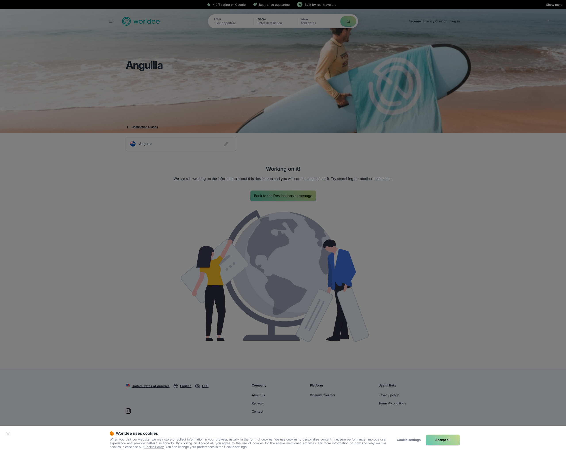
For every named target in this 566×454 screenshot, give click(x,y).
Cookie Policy (154, 447)
